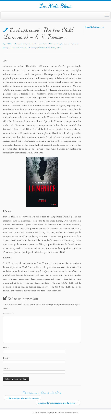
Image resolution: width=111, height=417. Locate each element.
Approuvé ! (18, 44)
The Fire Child (44, 48)
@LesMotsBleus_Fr (94, 26)
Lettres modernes (33, 44)
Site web (6, 368)
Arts (24, 44)
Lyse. (59, 48)
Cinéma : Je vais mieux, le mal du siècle (58, 402)
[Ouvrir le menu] (106, 15)
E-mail (6, 358)
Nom (6, 347)
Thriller (53, 48)
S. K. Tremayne (32, 48)
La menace (14, 48)
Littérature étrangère (56, 44)
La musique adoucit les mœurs (22, 397)
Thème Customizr (72, 413)
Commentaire (8, 313)
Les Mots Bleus (55, 5)
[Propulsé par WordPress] (56, 412)
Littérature (44, 44)
